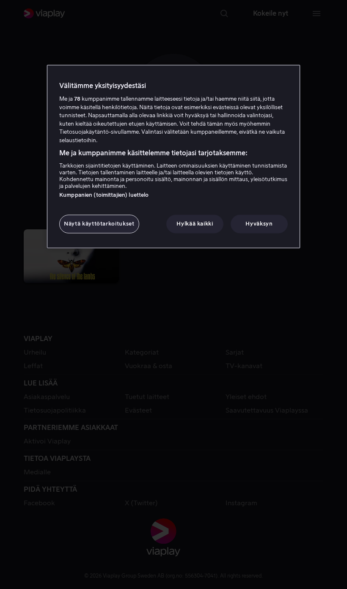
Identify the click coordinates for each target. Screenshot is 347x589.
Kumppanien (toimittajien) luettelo (104, 195)
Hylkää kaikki (194, 223)
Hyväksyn (259, 223)
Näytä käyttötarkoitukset (99, 223)
